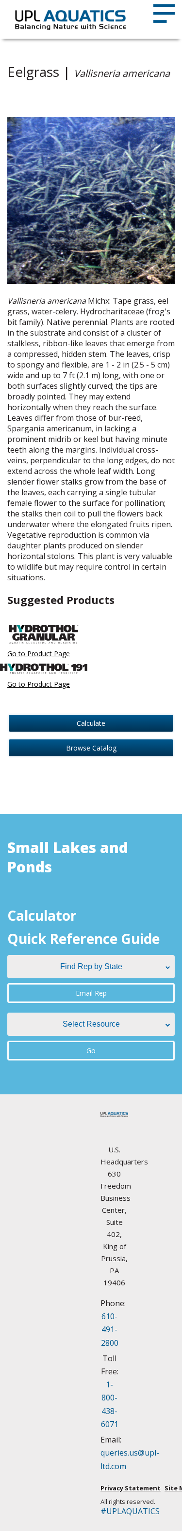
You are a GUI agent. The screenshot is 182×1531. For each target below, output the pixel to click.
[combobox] (91, 966)
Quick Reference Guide (83, 938)
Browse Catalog (91, 747)
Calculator (42, 915)
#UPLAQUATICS (114, 1511)
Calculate (91, 723)
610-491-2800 (109, 1329)
